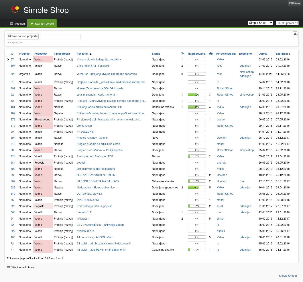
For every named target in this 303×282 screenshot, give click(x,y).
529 (13, 187)
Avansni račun (85, 231)
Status (156, 54)
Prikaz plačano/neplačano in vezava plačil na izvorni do (110, 113)
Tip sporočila (62, 54)
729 (13, 74)
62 (12, 100)
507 (13, 65)
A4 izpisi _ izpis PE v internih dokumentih (101, 249)
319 (13, 144)
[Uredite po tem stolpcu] (182, 54)
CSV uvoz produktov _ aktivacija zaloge (100, 224)
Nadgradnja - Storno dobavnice (96, 187)
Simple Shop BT (289, 275)
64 (12, 218)
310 (13, 125)
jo (218, 82)
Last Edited (283, 54)
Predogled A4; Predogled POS (95, 156)
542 (13, 193)
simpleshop (247, 72)
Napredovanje (197, 54)
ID (12, 54)
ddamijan (245, 65)
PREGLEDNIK (85, 131)
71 (12, 249)
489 (13, 113)
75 (12, 200)
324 (13, 156)
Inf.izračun (83, 218)
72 (12, 243)
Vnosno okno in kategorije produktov (99, 59)
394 (13, 137)
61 (12, 82)
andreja (221, 162)
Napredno (16, 42)
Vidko (220, 59)
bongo (221, 119)
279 (13, 119)
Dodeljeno (245, 54)
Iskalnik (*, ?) (84, 212)
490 (13, 168)
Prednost (24, 54)
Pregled (20, 23)
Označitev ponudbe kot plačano (96, 168)
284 (13, 162)
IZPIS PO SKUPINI (88, 200)
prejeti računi (84, 125)
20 (12, 131)
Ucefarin (222, 137)
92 (12, 94)
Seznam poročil (44, 23)
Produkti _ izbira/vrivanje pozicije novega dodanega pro (110, 100)
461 (13, 107)
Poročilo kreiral (226, 54)
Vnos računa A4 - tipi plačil (93, 65)
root (219, 65)
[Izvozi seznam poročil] (295, 34)
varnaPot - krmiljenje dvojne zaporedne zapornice (107, 74)
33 (12, 175)
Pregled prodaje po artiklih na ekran (98, 144)
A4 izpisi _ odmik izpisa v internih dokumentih (104, 243)
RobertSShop (225, 88)
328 (13, 206)
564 (13, 212)
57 (12, 59)
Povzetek (83, 54)
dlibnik (221, 231)
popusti (81, 162)
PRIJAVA (294, 3)
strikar (220, 144)
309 (13, 88)
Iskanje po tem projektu (22, 36)
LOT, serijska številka (89, 193)
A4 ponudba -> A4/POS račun (94, 237)
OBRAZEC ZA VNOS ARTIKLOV (96, 175)
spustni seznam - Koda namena (96, 94)
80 (12, 150)
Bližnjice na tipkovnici (23, 267)
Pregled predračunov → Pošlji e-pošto (100, 150)
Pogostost (40, 54)
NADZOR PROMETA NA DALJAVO (98, 181)
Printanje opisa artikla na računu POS (99, 107)
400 (13, 237)
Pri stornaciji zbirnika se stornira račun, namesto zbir (108, 119)
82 (12, 224)
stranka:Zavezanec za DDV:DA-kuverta (100, 88)
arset (220, 206)
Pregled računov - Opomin (92, 137)
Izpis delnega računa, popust (94, 206)
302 (13, 181)
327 (13, 231)
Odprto (263, 54)
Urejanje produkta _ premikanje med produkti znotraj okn (111, 82)
